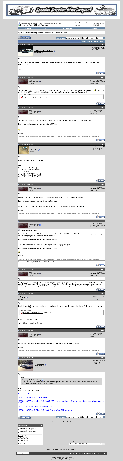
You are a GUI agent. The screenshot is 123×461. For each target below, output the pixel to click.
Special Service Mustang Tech (52, 23)
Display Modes (98, 41)
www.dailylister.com (42, 197)
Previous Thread (57, 421)
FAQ (45, 28)
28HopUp (34, 81)
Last (100, 38)
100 (92, 38)
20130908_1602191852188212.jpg (33, 313)
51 (83, 38)
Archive (100, 453)
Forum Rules (22, 443)
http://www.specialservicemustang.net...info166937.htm (37, 124)
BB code (20, 436)
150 (95, 38)
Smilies (20, 437)
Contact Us (73, 453)
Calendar (94, 28)
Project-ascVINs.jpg (29, 97)
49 (78, 38)
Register (28, 28)
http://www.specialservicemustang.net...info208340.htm (37, 239)
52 (86, 38)
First (68, 38)
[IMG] (20, 438)
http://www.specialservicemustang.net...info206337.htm (37, 248)
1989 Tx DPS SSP (43, 50)
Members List (67, 28)
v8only (21, 297)
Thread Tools (86, 41)
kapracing (39, 365)
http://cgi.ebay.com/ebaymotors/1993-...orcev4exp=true (37, 201)
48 (76, 38)
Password (78, 25)
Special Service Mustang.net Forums (31, 23)
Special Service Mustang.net (87, 453)
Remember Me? (100, 23)
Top (105, 453)
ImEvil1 (33, 149)
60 (88, 38)
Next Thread (67, 421)
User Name (78, 23)
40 (73, 38)
